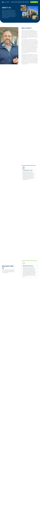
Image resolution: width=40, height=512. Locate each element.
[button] (20, 2)
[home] (6, 2)
